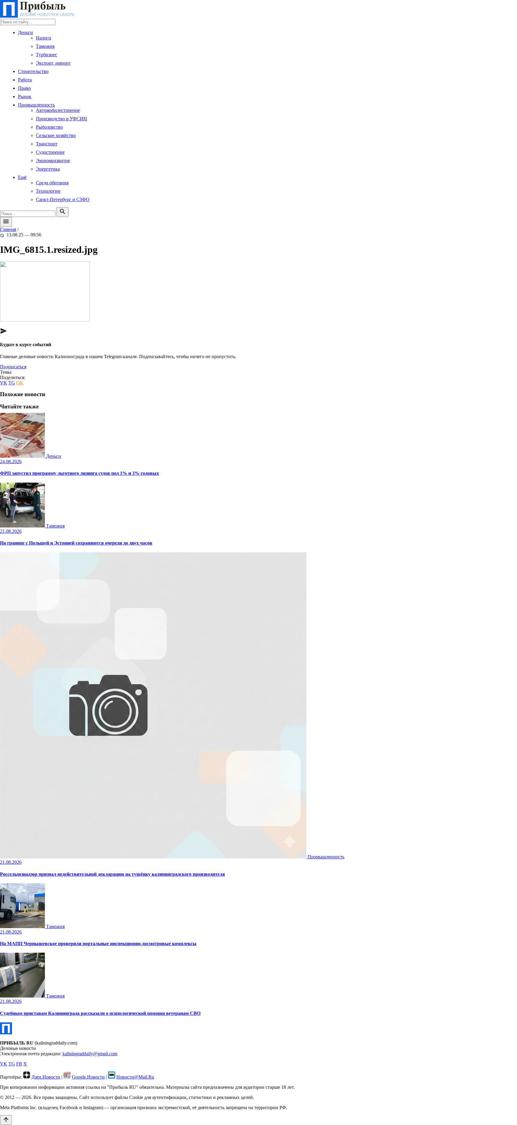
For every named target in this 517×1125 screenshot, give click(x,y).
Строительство (33, 71)
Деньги (25, 32)
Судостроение (50, 152)
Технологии (48, 191)
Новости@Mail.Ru (135, 1077)
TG (11, 382)
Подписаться (13, 366)
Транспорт (46, 143)
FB (19, 1063)
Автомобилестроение (58, 110)
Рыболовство (49, 127)
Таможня (45, 46)
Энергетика (48, 168)
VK (3, 382)
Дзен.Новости (45, 1077)
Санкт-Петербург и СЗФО (62, 199)
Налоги (43, 37)
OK (19, 382)
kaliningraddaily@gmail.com (90, 1053)
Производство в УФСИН (61, 118)
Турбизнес (46, 54)
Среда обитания (52, 182)
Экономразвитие (53, 160)
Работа (25, 79)
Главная (8, 229)
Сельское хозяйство (56, 135)
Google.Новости (88, 1077)
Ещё (22, 177)
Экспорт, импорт (53, 63)
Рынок (24, 96)
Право (24, 88)
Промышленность (36, 104)
